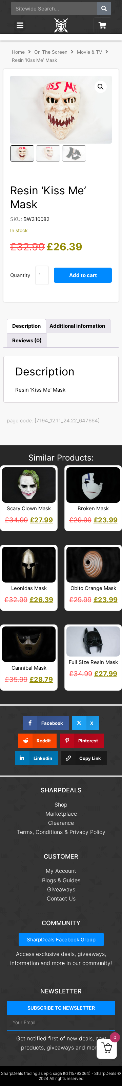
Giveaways (61, 889)
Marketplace (61, 813)
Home (18, 52)
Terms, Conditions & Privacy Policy (61, 832)
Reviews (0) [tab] (27, 340)
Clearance (61, 822)
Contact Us (61, 898)
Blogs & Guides (61, 880)
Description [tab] (26, 326)
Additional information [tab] (77, 326)
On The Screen (50, 52)
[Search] (104, 8)
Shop (61, 804)
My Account (61, 870)
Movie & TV (89, 52)
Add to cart (83, 275)
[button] (19, 25)
